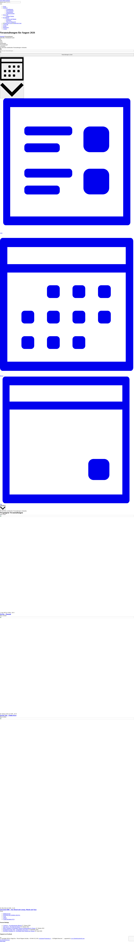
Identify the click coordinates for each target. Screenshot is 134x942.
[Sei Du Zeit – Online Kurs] (67, 617)
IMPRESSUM (6, 913)
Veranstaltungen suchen (67, 54)
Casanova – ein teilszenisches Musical (12, 925)
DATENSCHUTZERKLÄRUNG (11, 915)
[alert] (0, 43)
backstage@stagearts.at (45, 938)
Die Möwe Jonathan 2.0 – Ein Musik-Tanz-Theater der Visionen (19, 931)
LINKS (5, 918)
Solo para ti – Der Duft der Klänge (11, 927)
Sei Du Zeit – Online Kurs (8, 715)
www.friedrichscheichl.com (77, 938)
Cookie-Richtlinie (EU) (9, 919)
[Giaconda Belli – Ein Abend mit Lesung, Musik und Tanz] (67, 718)
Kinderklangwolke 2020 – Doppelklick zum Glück (15, 929)
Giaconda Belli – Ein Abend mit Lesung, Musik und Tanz (18, 909)
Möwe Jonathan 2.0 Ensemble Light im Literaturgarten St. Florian (19, 928)
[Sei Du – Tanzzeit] (67, 516)
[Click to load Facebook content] (0, 937)
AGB (4, 916)
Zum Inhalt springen (5, 0)
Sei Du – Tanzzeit (5, 614)
